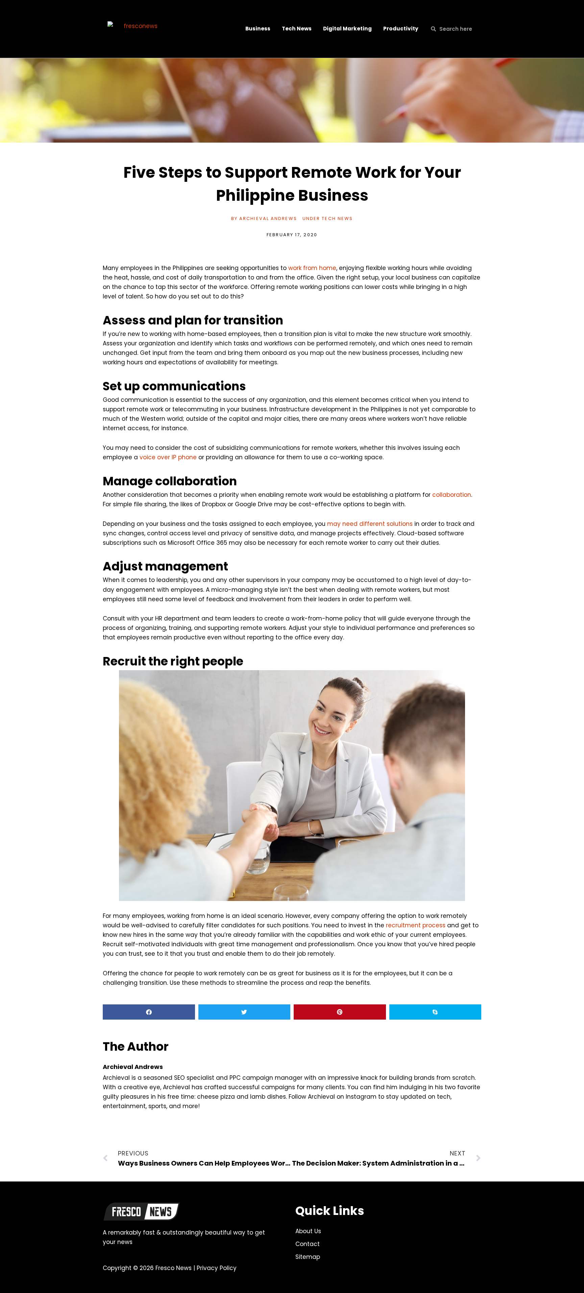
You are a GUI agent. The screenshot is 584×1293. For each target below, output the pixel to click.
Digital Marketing (347, 28)
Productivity (400, 28)
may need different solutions (370, 524)
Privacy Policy (217, 1268)
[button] (149, 1012)
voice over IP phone (168, 457)
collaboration (451, 495)
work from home (312, 268)
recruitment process (415, 925)
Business (257, 28)
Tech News (297, 28)
